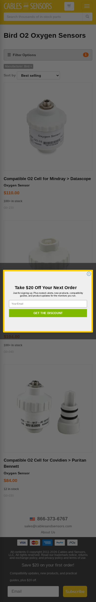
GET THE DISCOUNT (48, 313)
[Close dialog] (89, 274)
